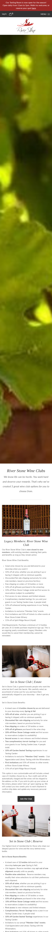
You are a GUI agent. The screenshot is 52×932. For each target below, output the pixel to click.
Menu (43, 14)
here (34, 8)
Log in (4, 14)
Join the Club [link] (26, 799)
